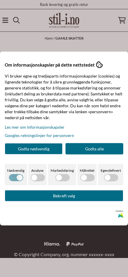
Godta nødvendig (33, 148)
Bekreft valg (64, 195)
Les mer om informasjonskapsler (35, 127)
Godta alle (94, 148)
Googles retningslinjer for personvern (39, 135)
